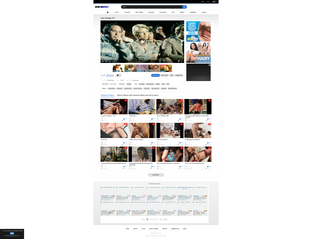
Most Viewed (139, 12)
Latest (117, 12)
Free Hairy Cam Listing (154, 183)
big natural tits (150, 84)
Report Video (164, 75)
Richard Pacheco (172, 88)
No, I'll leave (17, 236)
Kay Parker (163, 88)
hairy (168, 84)
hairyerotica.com (154, 235)
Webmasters (175, 228)
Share (171, 75)
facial (163, 84)
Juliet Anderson (155, 88)
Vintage (129, 84)
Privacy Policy (14, 236)
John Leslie (146, 88)
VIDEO (108, 12)
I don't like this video (104, 75)
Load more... (156, 175)
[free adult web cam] (142, 68)
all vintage (141, 84)
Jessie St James (138, 88)
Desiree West (111, 88)
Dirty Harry (119, 88)
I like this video (102, 75)
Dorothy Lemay (127, 88)
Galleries (151, 12)
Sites (173, 12)
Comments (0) (178, 75)
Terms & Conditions (7, 236)
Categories (162, 12)
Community (193, 12)
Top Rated (127, 12)
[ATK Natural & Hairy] (198, 31)
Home (127, 228)
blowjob (158, 84)
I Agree (12, 233)
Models (182, 12)
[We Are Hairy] (198, 52)
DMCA (184, 228)
